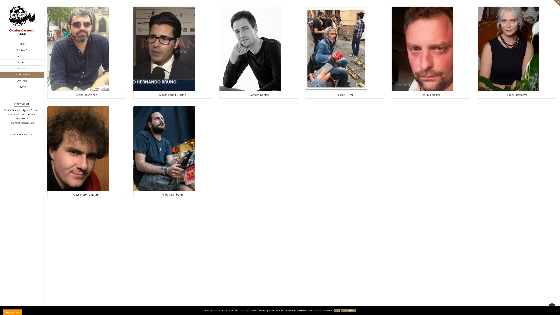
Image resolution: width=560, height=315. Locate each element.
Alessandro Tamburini (86, 194)
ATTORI (21, 56)
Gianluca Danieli (259, 95)
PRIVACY (22, 86)
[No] (556, 310)
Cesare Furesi (344, 95)
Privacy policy (348, 311)
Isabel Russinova (516, 95)
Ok (337, 311)
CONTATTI (22, 80)
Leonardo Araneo (86, 95)
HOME (22, 44)
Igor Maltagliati (431, 95)
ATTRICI (22, 62)
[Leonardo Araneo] (22, 34)
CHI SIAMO (22, 50)
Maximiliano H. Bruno (172, 95)
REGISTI (22, 68)
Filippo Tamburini (172, 194)
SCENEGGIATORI (22, 74)
